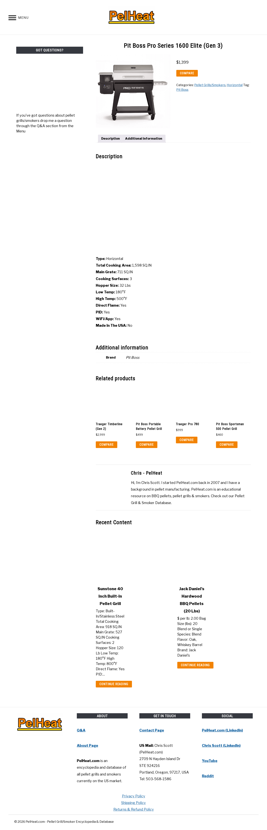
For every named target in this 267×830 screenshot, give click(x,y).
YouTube (209, 761)
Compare (187, 73)
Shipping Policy (133, 803)
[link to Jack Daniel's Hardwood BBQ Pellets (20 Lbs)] (214, 555)
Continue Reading (113, 684)
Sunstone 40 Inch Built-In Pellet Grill (110, 596)
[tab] (110, 139)
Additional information (143, 138)
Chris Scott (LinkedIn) (221, 745)
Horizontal (235, 85)
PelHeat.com (187, 483)
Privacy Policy (133, 796)
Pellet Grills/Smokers (210, 85)
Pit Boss (182, 90)
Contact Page (151, 730)
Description (110, 138)
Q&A (81, 730)
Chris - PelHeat (146, 473)
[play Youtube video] (173, 208)
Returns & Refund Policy (133, 809)
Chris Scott (150, 483)
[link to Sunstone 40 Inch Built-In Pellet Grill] (132, 555)
